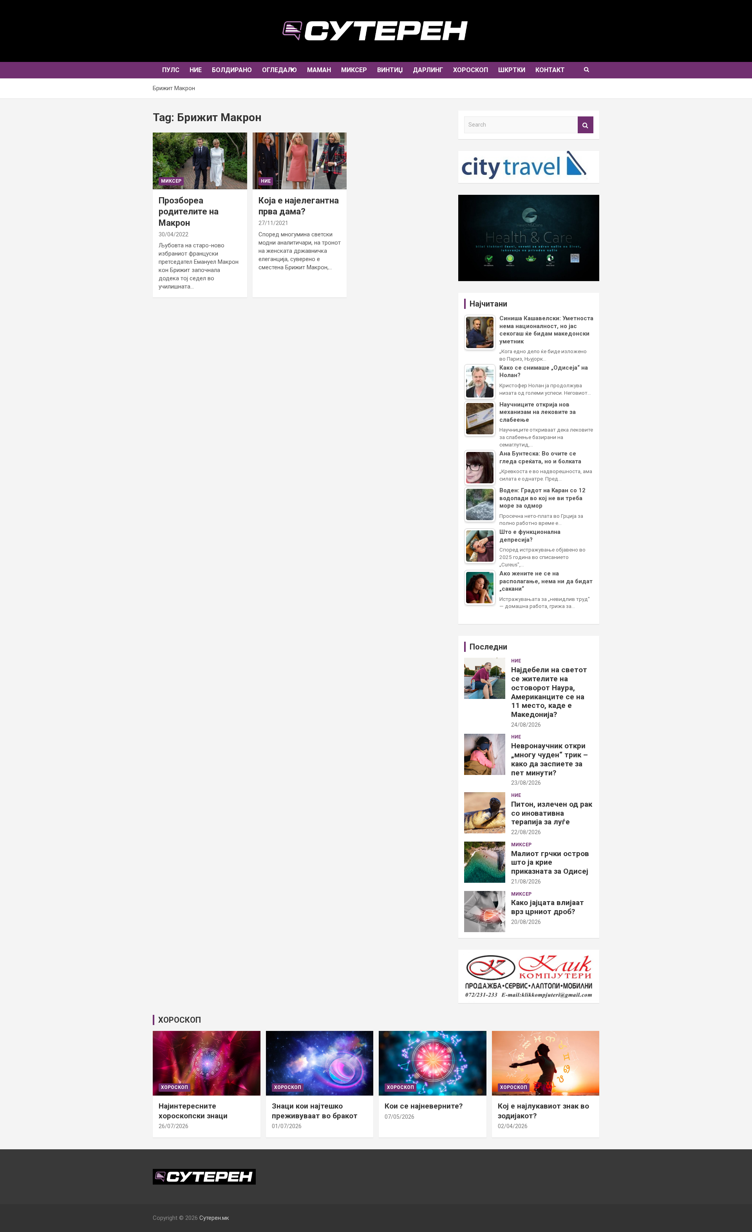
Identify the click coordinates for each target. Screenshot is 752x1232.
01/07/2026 (287, 1126)
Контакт (550, 70)
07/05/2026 (399, 1117)
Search (585, 124)
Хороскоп (470, 70)
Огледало (279, 70)
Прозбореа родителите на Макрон (189, 212)
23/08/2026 (526, 783)
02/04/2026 (513, 1126)
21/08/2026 (526, 881)
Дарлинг (428, 70)
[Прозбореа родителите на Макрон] (199, 160)
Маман (319, 70)
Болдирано (232, 70)
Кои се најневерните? (424, 1105)
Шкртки (511, 70)
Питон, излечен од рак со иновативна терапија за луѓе (551, 813)
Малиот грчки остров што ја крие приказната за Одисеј (550, 862)
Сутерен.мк (214, 1217)
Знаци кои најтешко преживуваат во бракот (315, 1110)
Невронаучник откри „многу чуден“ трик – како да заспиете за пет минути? (549, 759)
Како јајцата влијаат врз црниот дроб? (547, 907)
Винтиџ (390, 70)
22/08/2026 (526, 832)
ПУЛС (170, 70)
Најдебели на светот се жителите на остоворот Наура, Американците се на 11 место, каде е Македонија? (549, 692)
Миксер (354, 70)
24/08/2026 (526, 725)
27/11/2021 (273, 223)
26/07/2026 (173, 1126)
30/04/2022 (173, 234)
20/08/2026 (526, 922)
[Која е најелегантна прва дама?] (299, 160)
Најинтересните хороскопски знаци (193, 1110)
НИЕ (196, 70)
